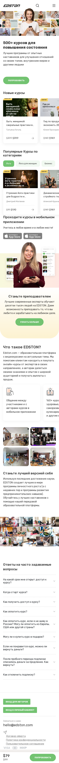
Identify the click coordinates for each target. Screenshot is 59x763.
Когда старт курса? (15, 592)
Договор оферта (16, 736)
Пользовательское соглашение (25, 743)
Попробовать (16, 80)
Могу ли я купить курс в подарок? (23, 636)
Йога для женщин (28, 163)
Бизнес (48, 163)
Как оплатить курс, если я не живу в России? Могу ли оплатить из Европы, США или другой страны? (26, 624)
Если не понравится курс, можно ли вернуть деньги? (25, 648)
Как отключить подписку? (19, 674)
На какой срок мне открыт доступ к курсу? (24, 581)
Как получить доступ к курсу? (21, 601)
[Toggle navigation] (54, 6)
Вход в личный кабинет (20, 710)
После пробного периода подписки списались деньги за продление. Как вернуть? (25, 661)
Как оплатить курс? (15, 611)
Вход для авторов (17, 702)
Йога (8, 163)
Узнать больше (29, 322)
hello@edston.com (18, 725)
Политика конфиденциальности (26, 739)
